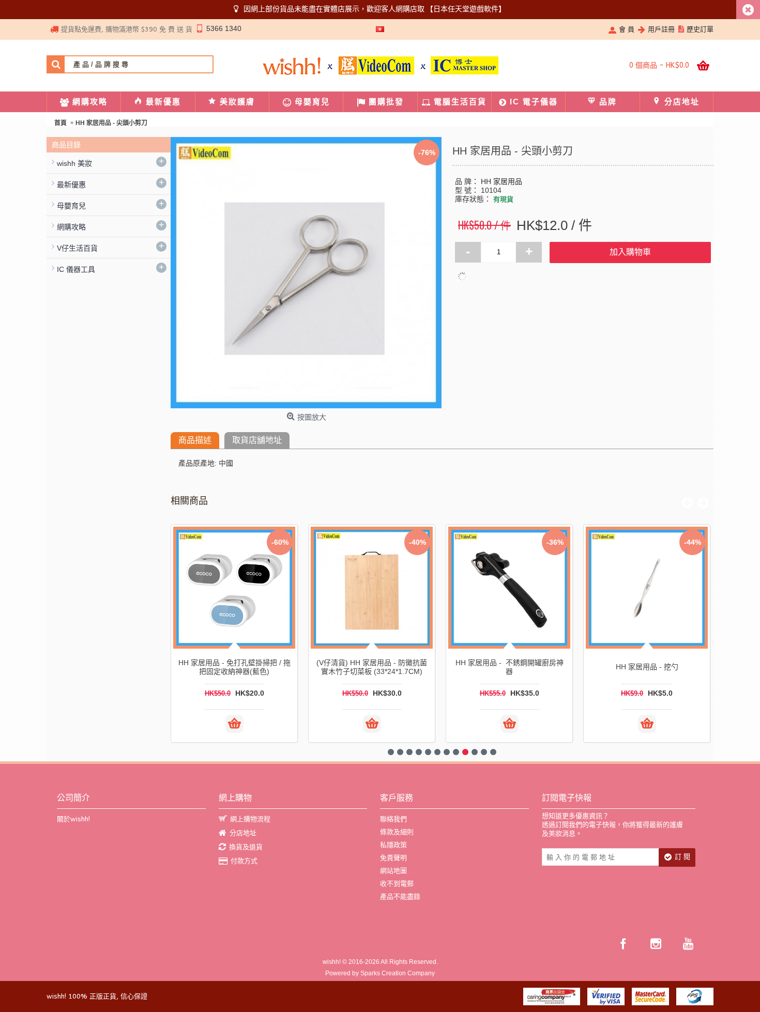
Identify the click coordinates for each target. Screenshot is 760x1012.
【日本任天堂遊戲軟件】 (466, 8)
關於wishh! (73, 819)
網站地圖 (393, 871)
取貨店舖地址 (257, 440)
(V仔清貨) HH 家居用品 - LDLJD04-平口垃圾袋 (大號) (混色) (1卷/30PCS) (234, 667)
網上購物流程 (250, 819)
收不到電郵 (397, 883)
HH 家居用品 (501, 181)
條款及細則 (397, 832)
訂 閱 (682, 857)
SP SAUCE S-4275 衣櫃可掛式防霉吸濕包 (647, 667)
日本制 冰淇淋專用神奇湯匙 (371, 667)
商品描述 (194, 440)
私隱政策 (393, 845)
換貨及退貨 (246, 847)
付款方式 (244, 861)
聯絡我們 (393, 819)
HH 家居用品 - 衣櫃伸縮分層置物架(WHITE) (509, 667)
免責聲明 (393, 858)
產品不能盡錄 (400, 896)
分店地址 (243, 833)
